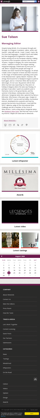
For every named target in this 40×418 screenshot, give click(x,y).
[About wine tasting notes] (20, 212)
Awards (5, 402)
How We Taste (8, 313)
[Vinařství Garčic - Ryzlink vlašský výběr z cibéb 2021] (10, 240)
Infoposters (7, 368)
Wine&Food (7, 363)
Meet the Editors (9, 304)
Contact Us (7, 299)
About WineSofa (8, 295)
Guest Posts (7, 333)
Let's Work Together (10, 324)
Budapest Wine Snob (12, 111)
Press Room (7, 308)
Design (5, 397)
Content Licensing (9, 329)
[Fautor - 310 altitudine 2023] (29, 240)
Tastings (6, 359)
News (5, 354)
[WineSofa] (6, 1)
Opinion (5, 393)
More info (3, 416)
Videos (5, 388)
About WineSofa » (10, 120)
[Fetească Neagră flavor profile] (20, 145)
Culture (5, 384)
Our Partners (7, 338)
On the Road (7, 372)
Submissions (7, 343)
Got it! (31, 413)
